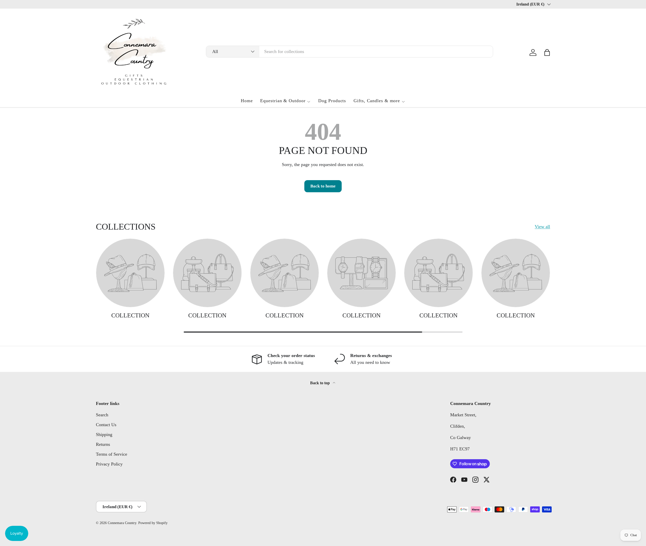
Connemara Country (122, 523)
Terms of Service (111, 454)
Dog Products (332, 100)
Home (247, 100)
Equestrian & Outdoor (282, 100)
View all (542, 226)
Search (102, 414)
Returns (103, 444)
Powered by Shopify (153, 523)
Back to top (320, 383)
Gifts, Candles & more (377, 100)
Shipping (104, 434)
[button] (547, 52)
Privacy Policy (109, 464)
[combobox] (349, 51)
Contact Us (106, 424)
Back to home (323, 186)
